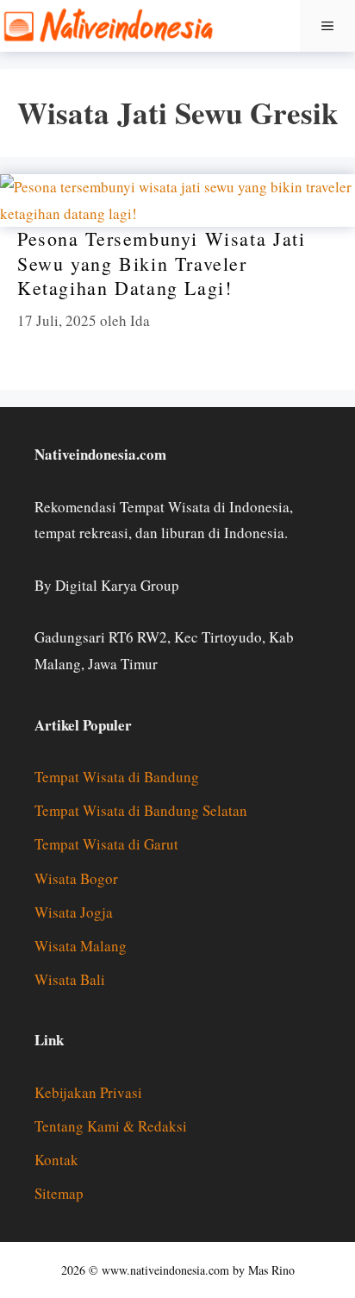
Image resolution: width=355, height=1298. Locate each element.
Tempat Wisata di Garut (106, 844)
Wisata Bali (69, 979)
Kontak (56, 1159)
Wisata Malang (80, 946)
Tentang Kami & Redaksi (110, 1126)
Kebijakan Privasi (88, 1092)
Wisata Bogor (76, 878)
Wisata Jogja (73, 912)
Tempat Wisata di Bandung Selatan (140, 810)
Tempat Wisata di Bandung (116, 777)
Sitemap (59, 1193)
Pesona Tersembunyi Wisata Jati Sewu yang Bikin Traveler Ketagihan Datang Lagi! (161, 263)
